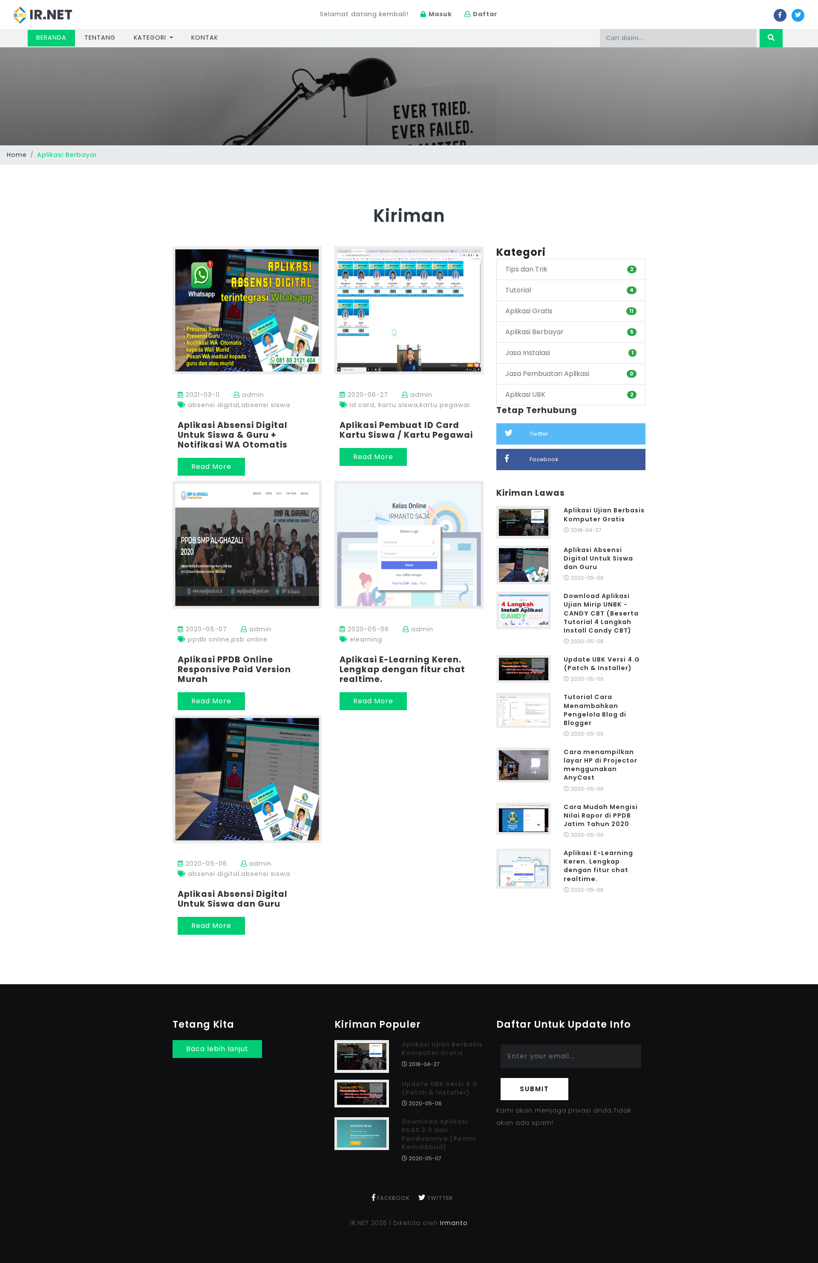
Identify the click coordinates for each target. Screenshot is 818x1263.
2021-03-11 (202, 394)
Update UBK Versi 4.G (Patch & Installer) (602, 663)
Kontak (204, 37)
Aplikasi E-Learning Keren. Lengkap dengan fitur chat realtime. (402, 669)
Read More (211, 466)
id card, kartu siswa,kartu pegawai (409, 405)
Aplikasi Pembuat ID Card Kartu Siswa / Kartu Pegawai (406, 430)
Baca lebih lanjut (217, 1049)
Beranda (55, 37)
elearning (365, 639)
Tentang (99, 37)
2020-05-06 (367, 629)
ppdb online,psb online (227, 639)
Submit (534, 1088)
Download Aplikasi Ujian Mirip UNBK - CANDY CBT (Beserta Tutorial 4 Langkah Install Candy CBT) (601, 613)
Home (17, 154)
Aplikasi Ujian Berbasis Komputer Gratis (604, 514)
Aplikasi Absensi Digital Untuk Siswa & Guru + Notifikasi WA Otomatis (233, 435)
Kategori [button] (151, 37)
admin (252, 394)
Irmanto (454, 1223)
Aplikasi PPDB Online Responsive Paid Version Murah (234, 669)
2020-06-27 (367, 394)
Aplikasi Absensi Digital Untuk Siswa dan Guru (233, 899)
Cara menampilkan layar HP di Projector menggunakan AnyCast (600, 765)
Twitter (539, 434)
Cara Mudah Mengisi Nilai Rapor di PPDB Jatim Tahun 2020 (601, 815)
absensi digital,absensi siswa (238, 405)
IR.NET (49, 14)
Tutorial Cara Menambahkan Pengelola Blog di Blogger (595, 710)
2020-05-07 (205, 629)
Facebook (544, 459)
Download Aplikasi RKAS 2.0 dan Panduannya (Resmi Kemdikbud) (438, 1134)
